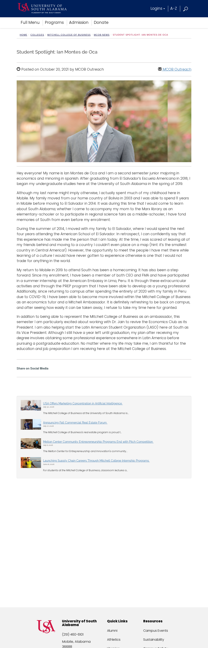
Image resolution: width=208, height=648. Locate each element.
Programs (54, 22)
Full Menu (30, 22)
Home (23, 35)
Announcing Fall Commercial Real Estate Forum (75, 422)
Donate (101, 22)
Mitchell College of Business (69, 35)
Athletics (113, 639)
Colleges (37, 35)
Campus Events (155, 630)
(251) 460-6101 (72, 634)
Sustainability (153, 639)
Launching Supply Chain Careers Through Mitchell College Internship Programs (96, 460)
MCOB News (101, 35)
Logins (156, 8)
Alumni (112, 630)
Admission (79, 22)
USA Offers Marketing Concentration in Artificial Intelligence (83, 403)
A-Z (173, 8)
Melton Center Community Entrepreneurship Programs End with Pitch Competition (98, 441)
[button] (185, 8)
